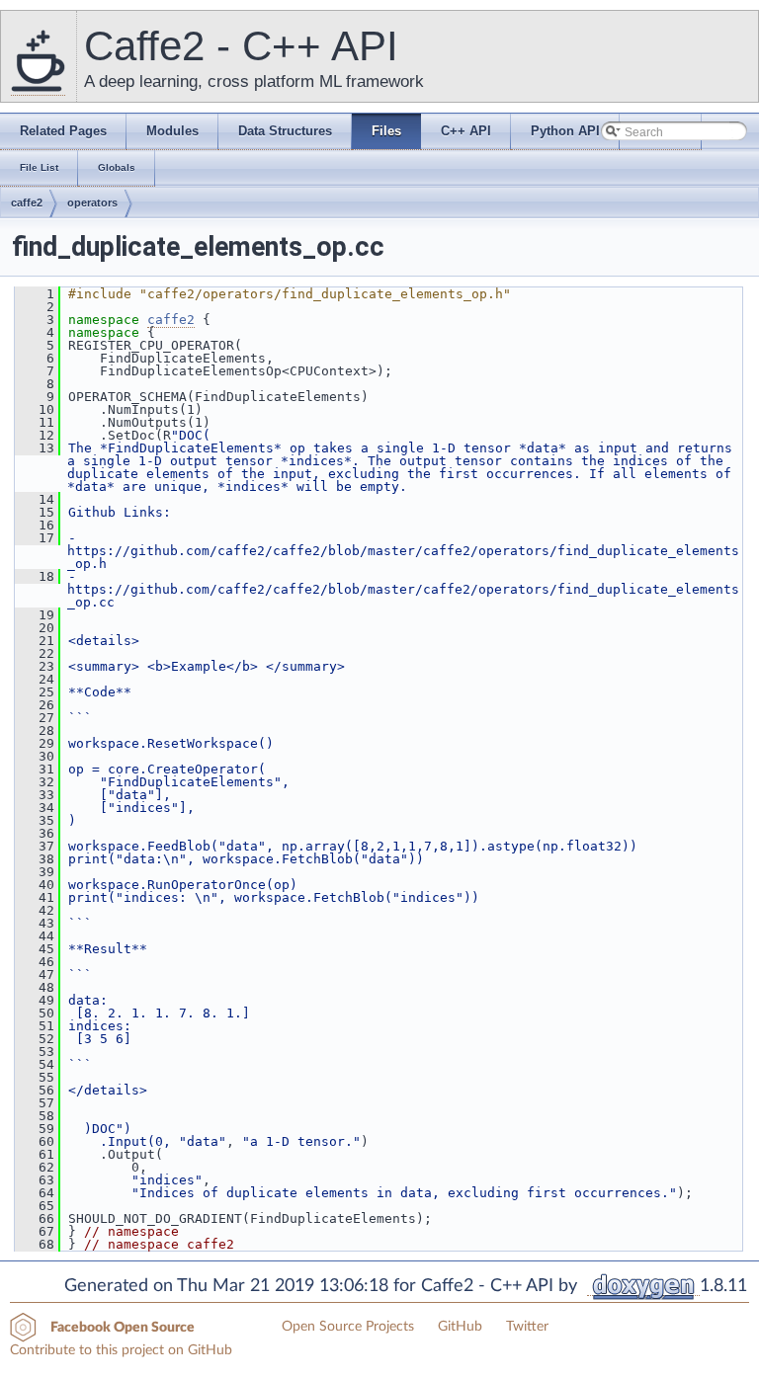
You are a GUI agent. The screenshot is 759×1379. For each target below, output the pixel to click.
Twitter (527, 1327)
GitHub (460, 1327)
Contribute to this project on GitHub (121, 1350)
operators (92, 202)
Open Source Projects (348, 1327)
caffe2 (26, 202)
